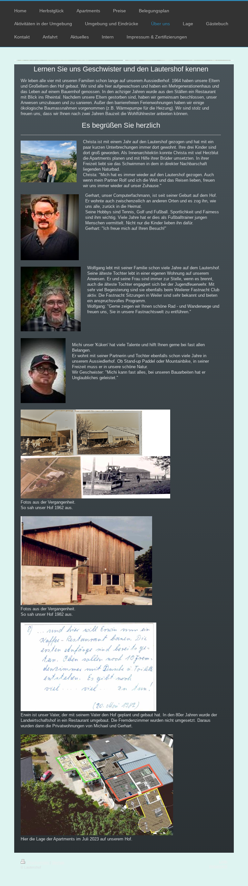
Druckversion (38, 862)
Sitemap (58, 862)
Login (223, 861)
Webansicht (218, 866)
